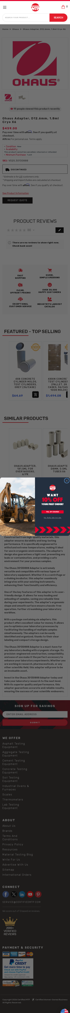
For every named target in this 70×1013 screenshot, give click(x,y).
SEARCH (58, 17)
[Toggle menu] (6, 7)
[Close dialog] (66, 480)
